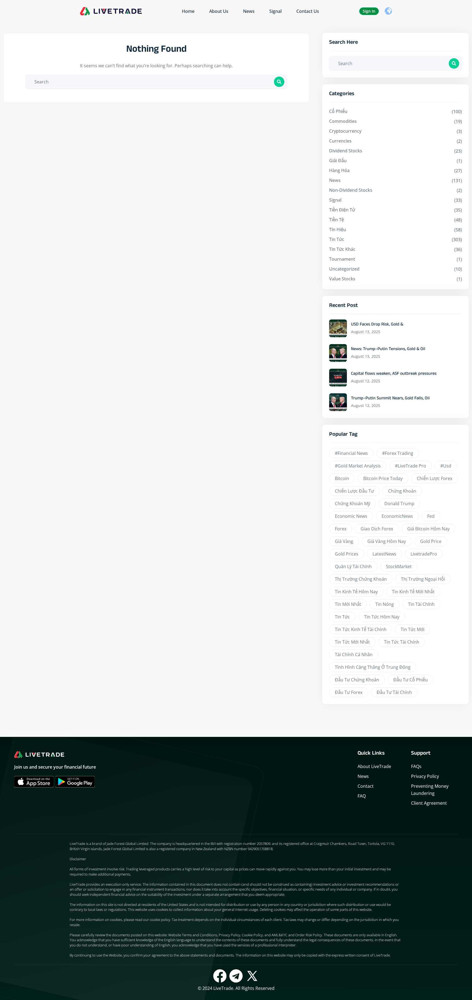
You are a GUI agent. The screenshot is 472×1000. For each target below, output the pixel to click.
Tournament (342, 259)
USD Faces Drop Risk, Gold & (377, 325)
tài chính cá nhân (354, 655)
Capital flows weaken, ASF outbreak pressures (393, 374)
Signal (275, 11)
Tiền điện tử (342, 210)
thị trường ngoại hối (423, 579)
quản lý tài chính (353, 566)
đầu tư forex (348, 692)
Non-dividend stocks (350, 190)
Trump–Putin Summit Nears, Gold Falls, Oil (390, 399)
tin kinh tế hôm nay (356, 592)
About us (218, 11)
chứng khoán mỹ (352, 504)
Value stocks (342, 279)
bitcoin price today (383, 478)
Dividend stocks (345, 151)
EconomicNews (397, 516)
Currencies (340, 141)
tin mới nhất (348, 604)
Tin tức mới (412, 629)
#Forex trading (397, 453)
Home (188, 11)
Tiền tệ (336, 220)
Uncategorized (344, 269)
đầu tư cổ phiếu (410, 680)
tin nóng (384, 604)
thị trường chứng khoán (361, 579)
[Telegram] (236, 976)
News (249, 11)
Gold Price (430, 541)
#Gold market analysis (358, 466)
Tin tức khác (342, 249)
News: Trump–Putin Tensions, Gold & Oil (388, 349)
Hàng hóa (339, 170)
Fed (431, 516)
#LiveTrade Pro (410, 466)
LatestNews (384, 554)
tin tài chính (421, 604)
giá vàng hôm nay (386, 541)
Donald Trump (399, 504)
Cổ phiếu (338, 111)
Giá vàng (344, 541)
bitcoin (342, 478)
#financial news (351, 453)
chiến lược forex (434, 478)
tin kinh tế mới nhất (413, 592)
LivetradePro (424, 554)
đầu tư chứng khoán (357, 680)
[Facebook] (220, 976)
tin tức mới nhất (352, 642)
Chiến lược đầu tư (354, 491)
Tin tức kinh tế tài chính (361, 629)
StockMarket (399, 566)
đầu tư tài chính (394, 692)
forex (340, 529)
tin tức (342, 617)
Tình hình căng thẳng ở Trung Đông (373, 667)
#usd (445, 466)
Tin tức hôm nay (381, 617)
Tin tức (336, 239)
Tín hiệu (337, 229)
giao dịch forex (377, 529)
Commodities (343, 121)
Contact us (307, 11)
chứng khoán (402, 491)
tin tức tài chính (401, 642)
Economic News (351, 516)
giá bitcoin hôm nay (428, 529)
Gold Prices (346, 554)
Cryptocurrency (345, 131)
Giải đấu (338, 161)
